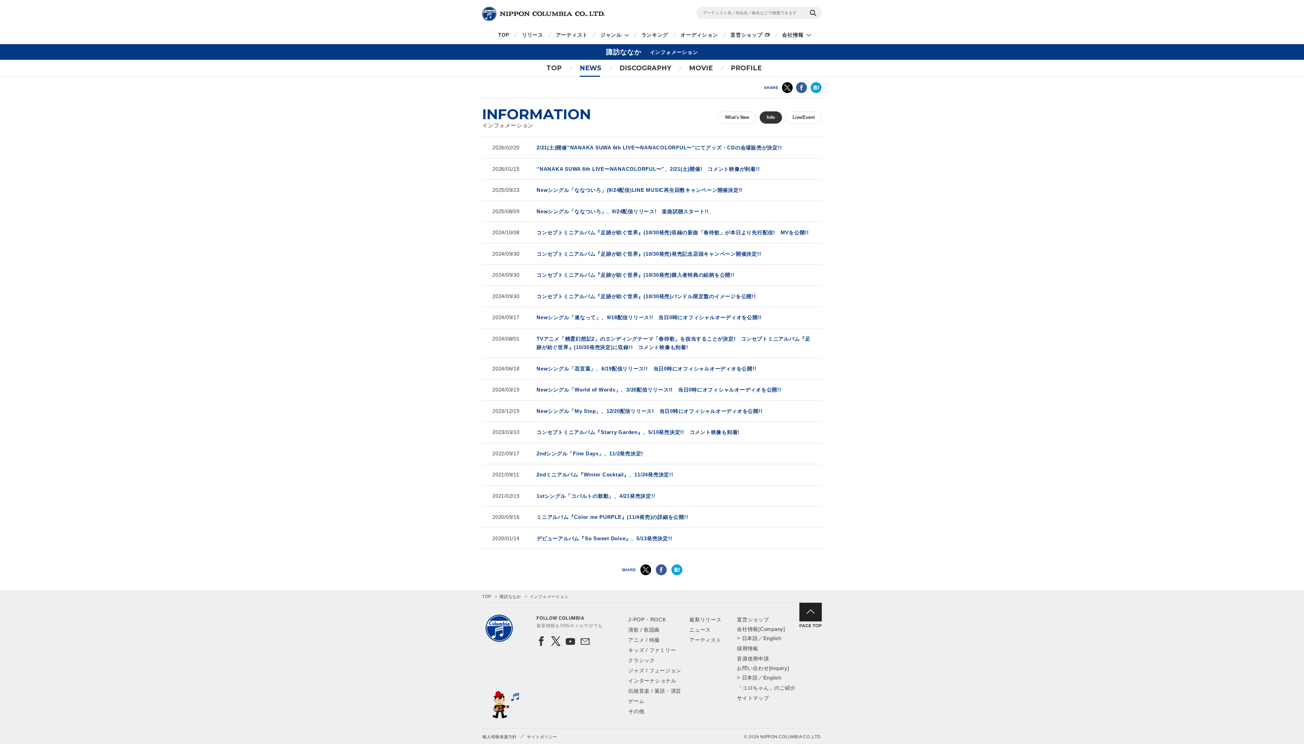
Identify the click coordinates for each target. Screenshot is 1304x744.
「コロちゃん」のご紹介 (766, 688)
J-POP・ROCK (647, 619)
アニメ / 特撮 (644, 640)
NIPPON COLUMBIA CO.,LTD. (543, 14)
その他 (636, 711)
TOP (503, 35)
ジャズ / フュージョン (654, 670)
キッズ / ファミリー (652, 650)
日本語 (750, 638)
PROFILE (746, 68)
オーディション (699, 35)
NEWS (590, 68)
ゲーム (636, 701)
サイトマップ (753, 698)
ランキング (654, 35)
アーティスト (572, 35)
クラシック (641, 660)
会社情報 (792, 35)
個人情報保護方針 (499, 736)
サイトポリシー (542, 736)
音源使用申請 (753, 658)
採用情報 (747, 648)
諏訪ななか (510, 596)
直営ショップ (746, 35)
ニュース (700, 630)
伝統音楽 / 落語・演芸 (654, 691)
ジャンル (611, 35)
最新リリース (705, 619)
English (772, 638)
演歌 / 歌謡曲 (644, 630)
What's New (737, 117)
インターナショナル (652, 681)
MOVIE (701, 68)
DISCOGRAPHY (645, 68)
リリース (532, 35)
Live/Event (804, 117)
